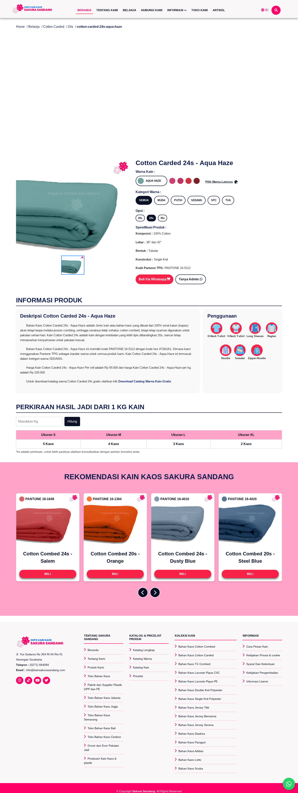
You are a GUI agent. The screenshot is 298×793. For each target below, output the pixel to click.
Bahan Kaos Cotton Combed (196, 646)
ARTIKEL (219, 10)
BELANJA (129, 10)
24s (70, 26)
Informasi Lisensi (257, 681)
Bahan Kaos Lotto (189, 759)
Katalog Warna (142, 658)
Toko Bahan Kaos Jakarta (104, 697)
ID (266, 10)
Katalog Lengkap (144, 650)
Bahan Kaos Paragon (192, 742)
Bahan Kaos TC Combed (194, 664)
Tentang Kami (96, 658)
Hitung (72, 421)
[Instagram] (19, 680)
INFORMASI (175, 10)
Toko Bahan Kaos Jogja (103, 706)
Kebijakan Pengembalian (262, 672)
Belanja (34, 26)
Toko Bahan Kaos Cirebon (104, 737)
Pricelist (138, 676)
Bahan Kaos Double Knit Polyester (200, 690)
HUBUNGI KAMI (151, 10)
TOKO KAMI (199, 10)
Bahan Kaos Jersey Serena (195, 725)
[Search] (276, 10)
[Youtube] (37, 680)
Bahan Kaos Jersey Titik (193, 707)
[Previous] (143, 592)
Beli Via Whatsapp (153, 279)
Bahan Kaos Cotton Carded (196, 655)
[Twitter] (46, 680)
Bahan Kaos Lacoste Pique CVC (199, 672)
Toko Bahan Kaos (99, 676)
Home (20, 26)
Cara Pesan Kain (257, 646)
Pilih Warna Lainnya (219, 181)
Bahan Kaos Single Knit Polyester (199, 698)
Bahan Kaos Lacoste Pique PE (198, 681)
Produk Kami (96, 667)
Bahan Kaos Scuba (190, 768)
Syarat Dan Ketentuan (260, 664)
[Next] (155, 592)
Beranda (93, 650)
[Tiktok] (28, 680)
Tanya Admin (189, 279)
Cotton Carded (53, 26)
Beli (47, 573)
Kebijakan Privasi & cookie (263, 655)
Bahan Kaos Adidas (190, 751)
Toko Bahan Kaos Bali (102, 728)
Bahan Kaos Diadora (191, 733)
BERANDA (84, 10)
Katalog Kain (141, 667)
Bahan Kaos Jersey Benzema (197, 716)
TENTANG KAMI (107, 10)
